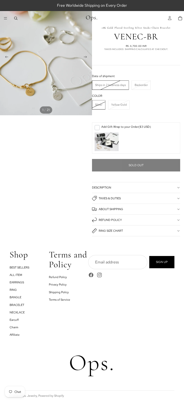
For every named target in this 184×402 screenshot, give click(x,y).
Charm (14, 327)
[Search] (16, 18)
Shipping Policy (59, 292)
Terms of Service (59, 299)
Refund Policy (110, 220)
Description (101, 187)
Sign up (162, 262)
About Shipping (111, 209)
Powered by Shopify (51, 396)
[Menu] (5, 18)
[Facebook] (91, 275)
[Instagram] (99, 275)
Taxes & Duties (110, 198)
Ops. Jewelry (28, 396)
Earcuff (14, 320)
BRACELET (17, 305)
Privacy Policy (58, 284)
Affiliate (15, 335)
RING (13, 290)
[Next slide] (86, 57)
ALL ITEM (16, 275)
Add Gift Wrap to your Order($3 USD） (127, 127)
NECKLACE (17, 312)
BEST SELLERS (19, 267)
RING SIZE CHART (111, 231)
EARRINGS (17, 282)
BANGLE (15, 297)
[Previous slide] (5, 57)
